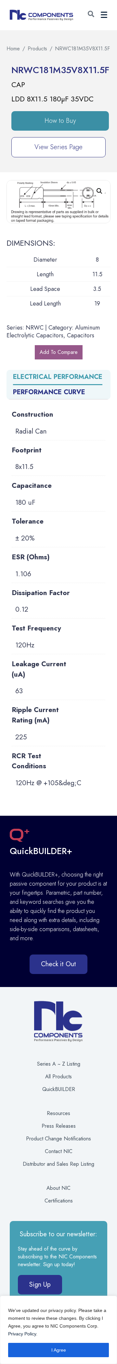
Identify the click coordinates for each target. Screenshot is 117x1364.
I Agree (58, 1350)
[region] (58, 1330)
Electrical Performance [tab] (57, 377)
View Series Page (58, 147)
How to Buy (60, 120)
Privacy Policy (22, 1333)
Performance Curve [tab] (49, 392)
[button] (91, 15)
